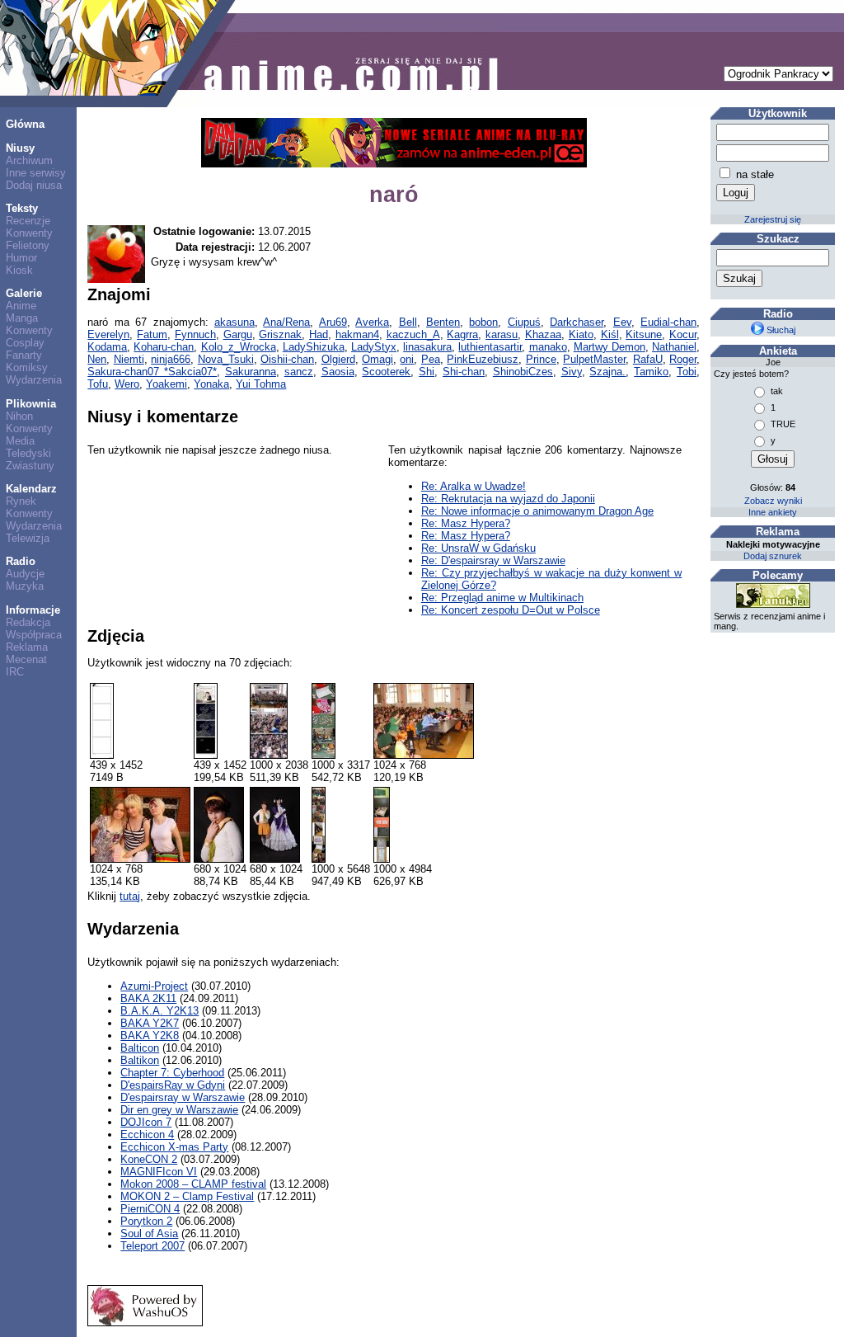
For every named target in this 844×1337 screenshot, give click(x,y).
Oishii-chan (287, 359)
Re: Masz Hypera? (465, 523)
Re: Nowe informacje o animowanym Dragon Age (537, 511)
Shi (426, 371)
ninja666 (170, 359)
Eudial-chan (668, 322)
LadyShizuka (314, 347)
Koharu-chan (164, 347)
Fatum (152, 334)
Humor (21, 258)
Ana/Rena (286, 322)
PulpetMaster (594, 359)
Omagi (377, 359)
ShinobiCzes (523, 371)
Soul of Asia (149, 1233)
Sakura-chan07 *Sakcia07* (152, 371)
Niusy (20, 148)
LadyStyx (373, 347)
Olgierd (338, 359)
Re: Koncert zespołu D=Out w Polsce (510, 610)
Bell (408, 322)
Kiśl (610, 334)
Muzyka (25, 586)
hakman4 (357, 334)
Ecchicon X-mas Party (174, 1147)
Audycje (25, 573)
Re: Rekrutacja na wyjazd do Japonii (508, 498)
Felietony (27, 245)
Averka (372, 322)
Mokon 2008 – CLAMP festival (193, 1184)
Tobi (686, 371)
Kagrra (462, 334)
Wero (127, 384)
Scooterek (386, 371)
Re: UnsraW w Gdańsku (478, 548)
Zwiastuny (30, 465)
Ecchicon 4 (147, 1134)
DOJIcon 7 (145, 1122)
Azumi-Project (154, 986)
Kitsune (644, 334)
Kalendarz (31, 489)
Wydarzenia (34, 380)
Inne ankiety (772, 512)
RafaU (648, 359)
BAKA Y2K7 (149, 1023)
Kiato (581, 334)
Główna (25, 124)
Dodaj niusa (34, 185)
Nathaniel (674, 347)
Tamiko (651, 371)
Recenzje (28, 220)
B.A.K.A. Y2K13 (159, 1011)
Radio (20, 561)
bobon (483, 322)
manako (548, 347)
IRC (15, 672)
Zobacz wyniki (773, 501)
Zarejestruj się (772, 219)
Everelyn (108, 334)
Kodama (107, 347)
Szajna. (607, 371)
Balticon (139, 1048)
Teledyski (28, 453)
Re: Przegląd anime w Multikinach (502, 597)
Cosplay (25, 343)
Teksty (22, 208)
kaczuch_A (413, 334)
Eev (622, 322)
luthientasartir (490, 347)
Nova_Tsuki (226, 359)
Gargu (237, 334)
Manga (22, 318)
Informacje (33, 610)
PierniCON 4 (150, 1209)
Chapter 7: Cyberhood (172, 1072)
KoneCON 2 (148, 1159)
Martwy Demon (609, 347)
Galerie (24, 293)
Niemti (129, 359)
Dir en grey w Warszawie (179, 1110)
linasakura (427, 347)
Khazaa (543, 334)
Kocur (682, 334)
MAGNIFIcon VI (158, 1171)
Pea (430, 359)
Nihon (19, 416)
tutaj (130, 896)
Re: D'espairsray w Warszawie (493, 560)
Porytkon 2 (146, 1221)
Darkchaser (576, 322)
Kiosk (19, 270)
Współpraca (34, 634)
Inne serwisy (36, 173)
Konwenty (29, 233)
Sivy (571, 371)
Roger (682, 359)
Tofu (97, 384)
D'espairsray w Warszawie (182, 1097)
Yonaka (211, 384)
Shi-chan (464, 371)
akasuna (234, 322)
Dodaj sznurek (772, 556)
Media (20, 441)
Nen (96, 359)
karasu (501, 334)
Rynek (21, 501)
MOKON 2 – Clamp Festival (187, 1196)
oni (407, 359)
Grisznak (280, 334)
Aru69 (333, 322)
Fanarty (24, 355)
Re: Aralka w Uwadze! (473, 486)
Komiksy (27, 367)
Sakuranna (250, 371)
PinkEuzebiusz (482, 359)
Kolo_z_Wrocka (238, 347)
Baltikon (139, 1060)
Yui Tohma (261, 384)
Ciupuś (524, 322)
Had (318, 334)
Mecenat (26, 659)
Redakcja (28, 622)
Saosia (337, 371)
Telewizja (27, 538)
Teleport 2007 (152, 1246)
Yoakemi (166, 384)
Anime (21, 305)
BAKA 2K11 (148, 998)
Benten (443, 322)
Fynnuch (195, 334)
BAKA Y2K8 (149, 1035)
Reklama (27, 647)
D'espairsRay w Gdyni (172, 1085)
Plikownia (31, 404)
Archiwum (29, 160)
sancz (298, 371)
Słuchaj (779, 330)
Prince (541, 359)
